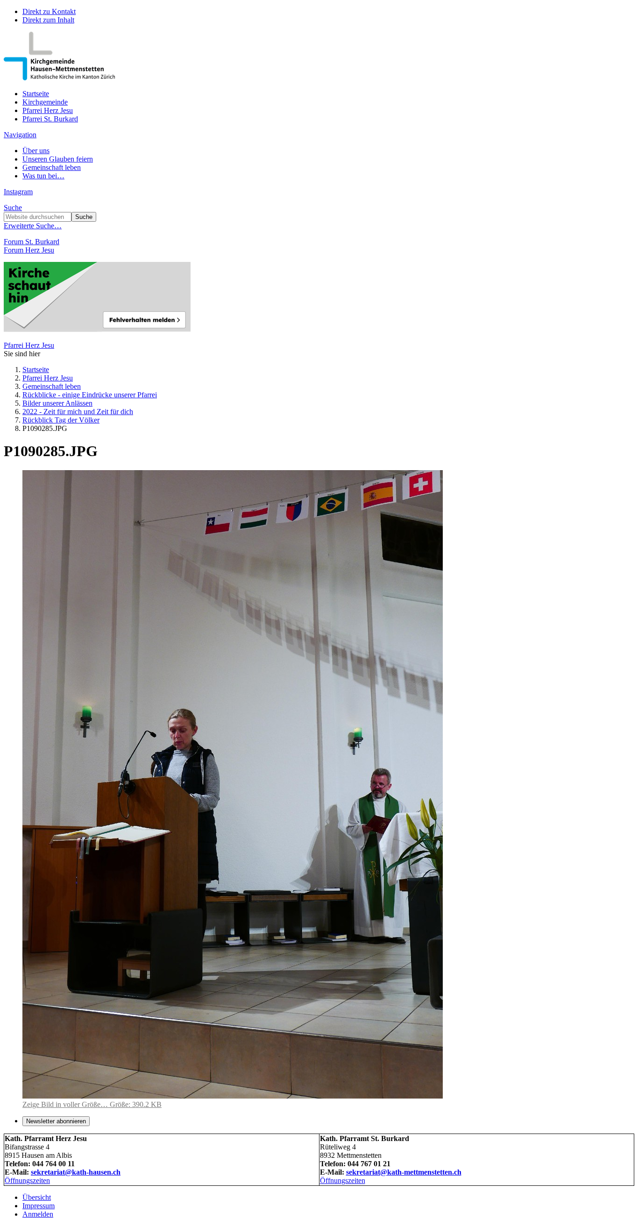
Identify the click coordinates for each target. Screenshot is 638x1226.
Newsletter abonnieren (56, 1121)
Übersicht (36, 1197)
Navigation (20, 135)
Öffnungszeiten (27, 1180)
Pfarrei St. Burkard (50, 119)
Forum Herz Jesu (29, 250)
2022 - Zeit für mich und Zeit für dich (77, 412)
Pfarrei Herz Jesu (47, 110)
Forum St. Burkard (31, 242)
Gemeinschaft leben (51, 167)
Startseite (35, 94)
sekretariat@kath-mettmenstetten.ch (403, 1172)
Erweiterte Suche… (33, 226)
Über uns (36, 151)
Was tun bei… (43, 176)
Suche (13, 207)
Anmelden (37, 1214)
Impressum (38, 1206)
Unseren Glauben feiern (57, 159)
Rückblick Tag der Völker (60, 420)
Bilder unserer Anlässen (57, 403)
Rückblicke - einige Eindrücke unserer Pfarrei (89, 395)
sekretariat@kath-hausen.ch (76, 1172)
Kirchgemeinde (45, 102)
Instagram (18, 192)
